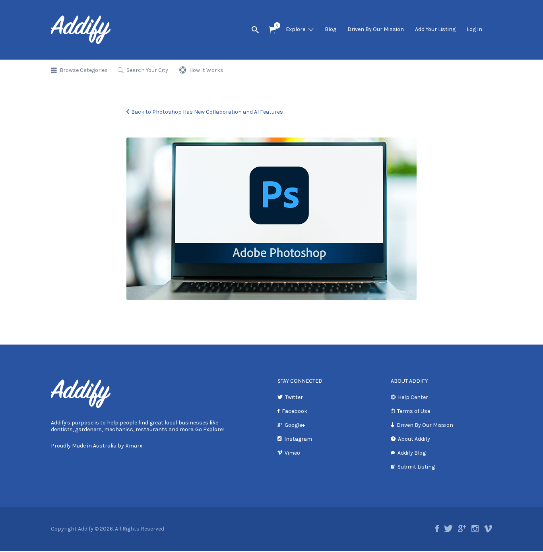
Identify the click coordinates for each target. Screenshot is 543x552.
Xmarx (133, 445)
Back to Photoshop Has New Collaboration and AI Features (207, 111)
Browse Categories (84, 70)
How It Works (206, 70)
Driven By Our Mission (375, 29)
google (462, 528)
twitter (448, 528)
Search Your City (147, 70)
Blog (330, 29)
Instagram (298, 439)
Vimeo (292, 452)
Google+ (295, 425)
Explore (295, 29)
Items (272, 30)
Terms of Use (413, 411)
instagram (475, 528)
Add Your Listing (435, 29)
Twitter (294, 397)
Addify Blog (412, 452)
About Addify (414, 439)
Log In (474, 29)
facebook (437, 528)
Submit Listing (416, 466)
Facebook (294, 411)
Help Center (413, 397)
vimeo (488, 528)
